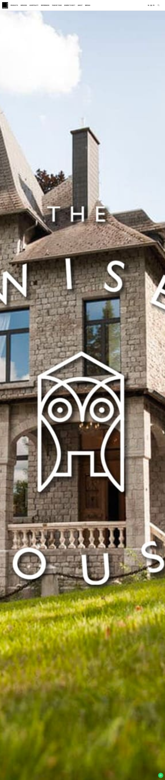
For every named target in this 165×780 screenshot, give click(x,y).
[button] (160, 775)
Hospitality (33, 5)
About (80, 5)
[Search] (158, 5)
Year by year (57, 5)
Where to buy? (69, 5)
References (45, 5)
